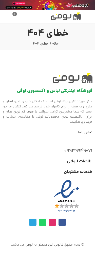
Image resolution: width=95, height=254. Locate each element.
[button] (86, 16)
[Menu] (90, 16)
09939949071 (78, 150)
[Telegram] (32, 222)
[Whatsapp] (42, 222)
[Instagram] (52, 222)
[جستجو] (20, 16)
